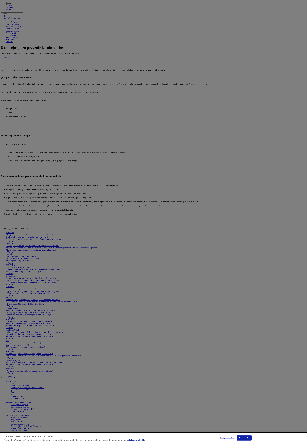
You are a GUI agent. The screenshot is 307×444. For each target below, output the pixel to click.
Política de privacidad (137, 440)
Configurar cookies (227, 438)
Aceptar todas (244, 438)
